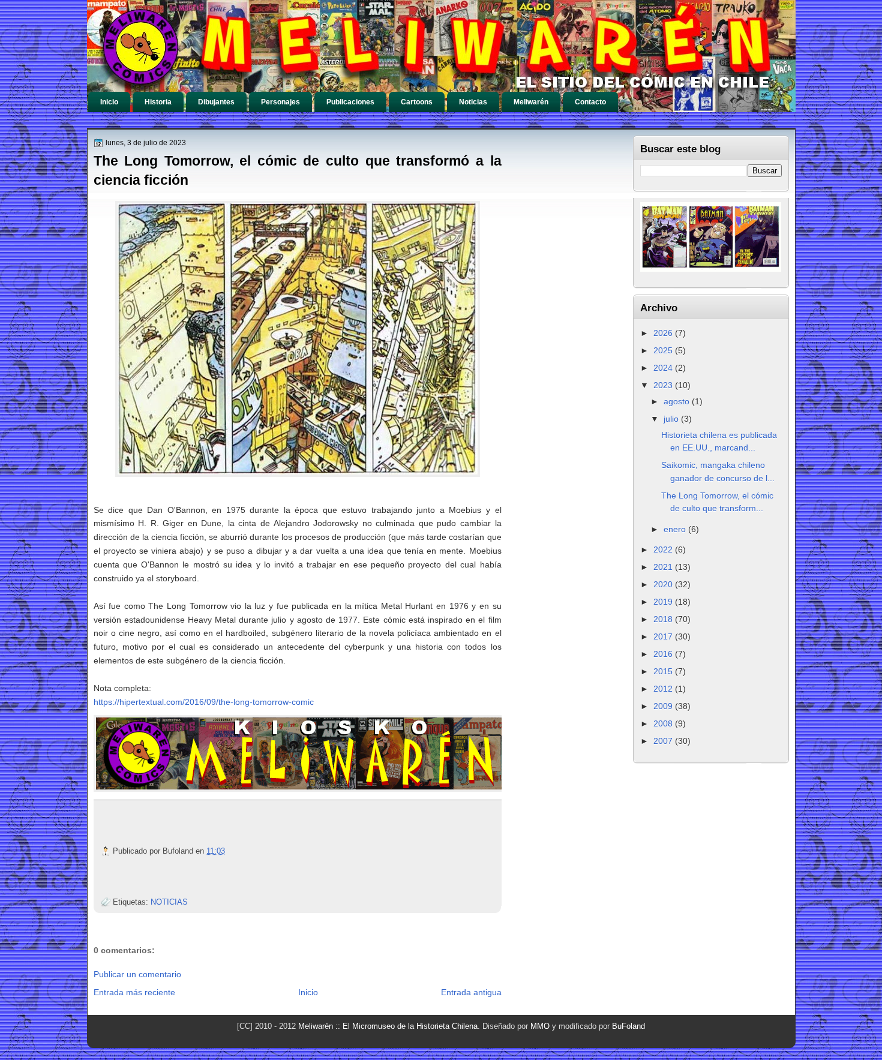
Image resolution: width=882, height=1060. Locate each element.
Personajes (280, 102)
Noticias (473, 102)
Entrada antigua (471, 992)
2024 (664, 368)
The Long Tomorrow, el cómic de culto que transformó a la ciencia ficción (298, 170)
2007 (664, 741)
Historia (158, 102)
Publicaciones (350, 102)
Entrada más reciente (134, 992)
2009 (664, 706)
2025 (664, 350)
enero (676, 529)
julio (672, 419)
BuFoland (628, 1026)
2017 (664, 636)
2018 (664, 619)
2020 (664, 584)
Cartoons (417, 102)
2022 (664, 549)
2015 (664, 671)
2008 (664, 723)
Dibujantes (216, 102)
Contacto (590, 102)
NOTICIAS (169, 901)
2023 (664, 385)
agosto (678, 401)
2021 (664, 567)
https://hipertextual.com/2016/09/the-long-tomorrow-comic (204, 702)
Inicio (109, 102)
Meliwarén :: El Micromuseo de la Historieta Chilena (388, 1026)
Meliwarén (531, 102)
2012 (664, 688)
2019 (664, 601)
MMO (540, 1026)
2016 (664, 654)
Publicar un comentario (137, 974)
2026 (664, 333)
